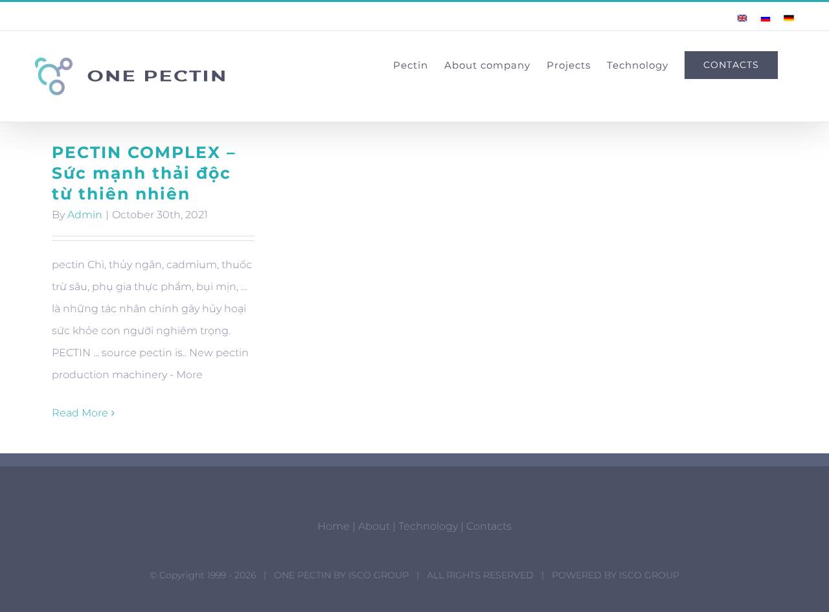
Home (333, 526)
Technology (428, 526)
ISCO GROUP (378, 575)
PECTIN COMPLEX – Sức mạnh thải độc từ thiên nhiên (144, 172)
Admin (84, 215)
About (374, 526)
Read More (80, 413)
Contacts (489, 526)
